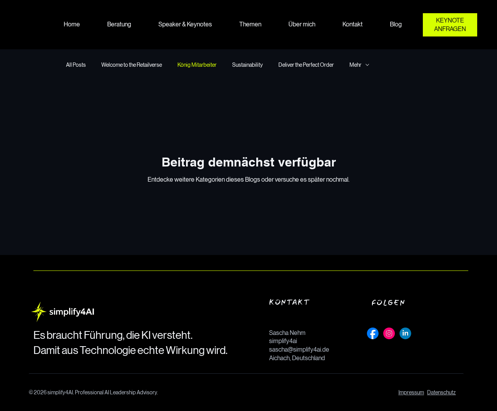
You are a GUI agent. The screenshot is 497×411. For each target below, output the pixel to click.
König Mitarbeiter (197, 65)
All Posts (76, 65)
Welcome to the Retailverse (131, 65)
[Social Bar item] (373, 333)
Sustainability (247, 65)
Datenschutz (441, 392)
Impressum (411, 392)
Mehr (355, 65)
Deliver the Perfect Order (306, 65)
